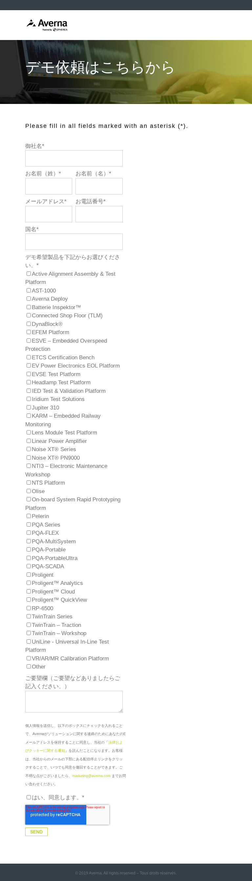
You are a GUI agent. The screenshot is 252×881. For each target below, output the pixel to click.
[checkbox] (74, 470)
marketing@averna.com (91, 776)
